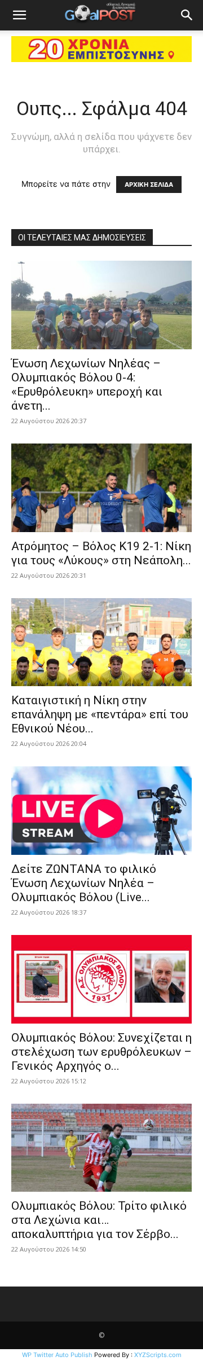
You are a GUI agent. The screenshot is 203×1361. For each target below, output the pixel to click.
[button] (19, 15)
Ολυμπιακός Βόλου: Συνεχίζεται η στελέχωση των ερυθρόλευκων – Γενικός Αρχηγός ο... (101, 1052)
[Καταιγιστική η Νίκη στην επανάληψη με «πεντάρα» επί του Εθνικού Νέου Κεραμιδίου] (101, 642)
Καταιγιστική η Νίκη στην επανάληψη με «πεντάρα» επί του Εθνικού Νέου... (99, 714)
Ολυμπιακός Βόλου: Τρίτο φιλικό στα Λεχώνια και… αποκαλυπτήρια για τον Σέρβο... (99, 1220)
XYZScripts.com (158, 1355)
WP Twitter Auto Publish (57, 1355)
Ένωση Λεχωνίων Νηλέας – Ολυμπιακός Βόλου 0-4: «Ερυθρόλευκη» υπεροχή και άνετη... (86, 384)
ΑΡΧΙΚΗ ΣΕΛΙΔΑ (149, 184)
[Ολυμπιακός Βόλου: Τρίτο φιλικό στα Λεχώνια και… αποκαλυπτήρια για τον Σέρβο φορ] (101, 1148)
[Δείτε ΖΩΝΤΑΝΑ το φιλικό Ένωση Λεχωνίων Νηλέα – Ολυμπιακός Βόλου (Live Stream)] (101, 810)
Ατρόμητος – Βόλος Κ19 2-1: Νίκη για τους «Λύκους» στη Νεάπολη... (101, 553)
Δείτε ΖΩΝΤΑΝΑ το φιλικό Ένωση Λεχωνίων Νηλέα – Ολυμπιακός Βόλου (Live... (83, 883)
